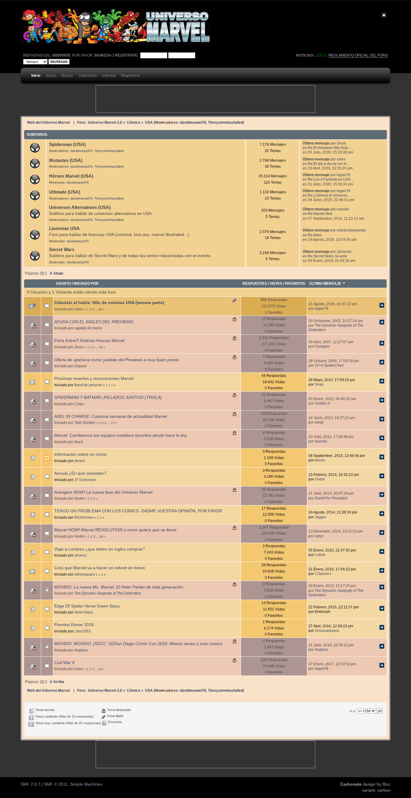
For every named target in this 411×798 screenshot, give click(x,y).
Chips (79, 404)
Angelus (81, 650)
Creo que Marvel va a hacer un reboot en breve (99, 568)
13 (112, 422)
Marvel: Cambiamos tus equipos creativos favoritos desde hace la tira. (121, 435)
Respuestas (255, 283)
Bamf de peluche (88, 385)
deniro (79, 461)
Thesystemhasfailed (225, 122)
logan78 (343, 175)
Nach (78, 442)
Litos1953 (82, 631)
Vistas (276, 283)
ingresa (102, 55)
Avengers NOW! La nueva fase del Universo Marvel (103, 492)
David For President (331, 498)
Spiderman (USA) (67, 144)
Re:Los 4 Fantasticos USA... (330, 179)
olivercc (80, 555)
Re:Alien (315, 235)
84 (101, 536)
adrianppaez (84, 574)
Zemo (79, 347)
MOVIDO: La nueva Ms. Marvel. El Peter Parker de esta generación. (119, 587)
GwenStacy (83, 612)
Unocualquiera (327, 630)
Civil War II (64, 662)
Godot (320, 479)
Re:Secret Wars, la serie (327, 256)
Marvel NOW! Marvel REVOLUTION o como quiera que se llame (115, 530)
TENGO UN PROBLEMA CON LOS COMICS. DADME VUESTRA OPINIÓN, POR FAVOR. (138, 511)
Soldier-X (322, 403)
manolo (343, 209)
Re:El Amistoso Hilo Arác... (329, 148)
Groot (341, 143)
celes (341, 159)
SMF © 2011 (56, 784)
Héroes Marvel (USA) (71, 176)
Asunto (63, 283)
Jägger (320, 517)
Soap (319, 384)
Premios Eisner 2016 (74, 625)
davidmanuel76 (193, 122)
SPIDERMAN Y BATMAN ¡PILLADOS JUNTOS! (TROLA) (108, 397)
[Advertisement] (205, 99)
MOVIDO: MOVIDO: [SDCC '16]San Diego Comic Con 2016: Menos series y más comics (138, 643)
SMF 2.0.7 (30, 784)
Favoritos (295, 283)
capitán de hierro (88, 328)
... (96, 309)
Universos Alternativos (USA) (80, 207)
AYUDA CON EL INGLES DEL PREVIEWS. (94, 322)
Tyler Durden (84, 422)
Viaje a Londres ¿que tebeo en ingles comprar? (99, 549)
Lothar (320, 555)
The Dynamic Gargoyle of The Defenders (107, 593)
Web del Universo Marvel (48, 122)
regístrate (126, 55)
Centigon (322, 346)
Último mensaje (325, 283)
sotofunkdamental (351, 230)
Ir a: (353, 711)
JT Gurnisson (85, 480)
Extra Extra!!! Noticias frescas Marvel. (89, 340)
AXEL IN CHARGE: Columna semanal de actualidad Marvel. (111, 416)
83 (101, 347)
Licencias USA (64, 228)
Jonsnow (344, 251)
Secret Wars (61, 249)
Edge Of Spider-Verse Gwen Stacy (87, 606)
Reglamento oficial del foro (358, 55)
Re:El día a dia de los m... (328, 164)
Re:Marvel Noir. (320, 214)
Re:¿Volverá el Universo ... (329, 195)
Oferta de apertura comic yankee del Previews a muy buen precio (116, 360)
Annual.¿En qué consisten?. (81, 473)
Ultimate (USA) (64, 191)
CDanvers (323, 574)
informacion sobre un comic (80, 454)
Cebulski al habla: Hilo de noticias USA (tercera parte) (109, 302)
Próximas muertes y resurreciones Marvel (94, 378)
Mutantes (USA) (65, 160)
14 (100, 669)
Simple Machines (86, 784)
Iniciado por (86, 283)
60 (100, 309)
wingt (319, 422)
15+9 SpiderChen (329, 365)
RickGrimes (83, 517)
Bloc (386, 784)
